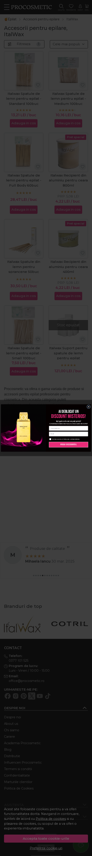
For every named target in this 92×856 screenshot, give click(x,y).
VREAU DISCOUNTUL (68, 444)
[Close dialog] (88, 406)
